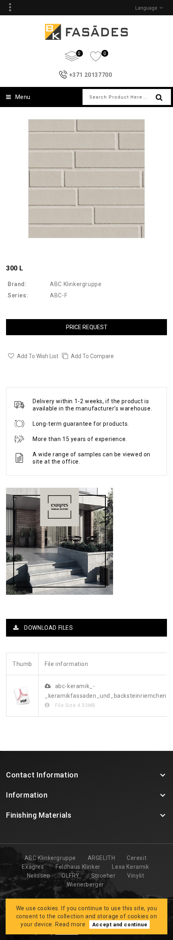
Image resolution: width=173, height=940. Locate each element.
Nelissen (38, 875)
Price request (86, 327)
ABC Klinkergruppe (75, 284)
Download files (48, 628)
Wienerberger (85, 884)
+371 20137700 (90, 75)
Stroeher (103, 875)
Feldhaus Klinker (78, 867)
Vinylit (135, 875)
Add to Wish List (37, 356)
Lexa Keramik (130, 867)
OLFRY (71, 875)
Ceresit (136, 858)
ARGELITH (101, 858)
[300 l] (86, 178)
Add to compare (92, 356)
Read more (70, 924)
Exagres (33, 867)
